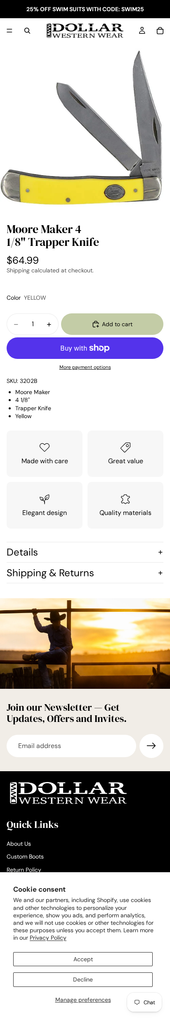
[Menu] (9, 30)
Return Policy (24, 869)
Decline (83, 979)
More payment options (85, 367)
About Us (19, 843)
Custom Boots (25, 857)
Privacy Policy (48, 937)
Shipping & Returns (50, 572)
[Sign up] (151, 746)
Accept (83, 959)
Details (22, 552)
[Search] (27, 31)
